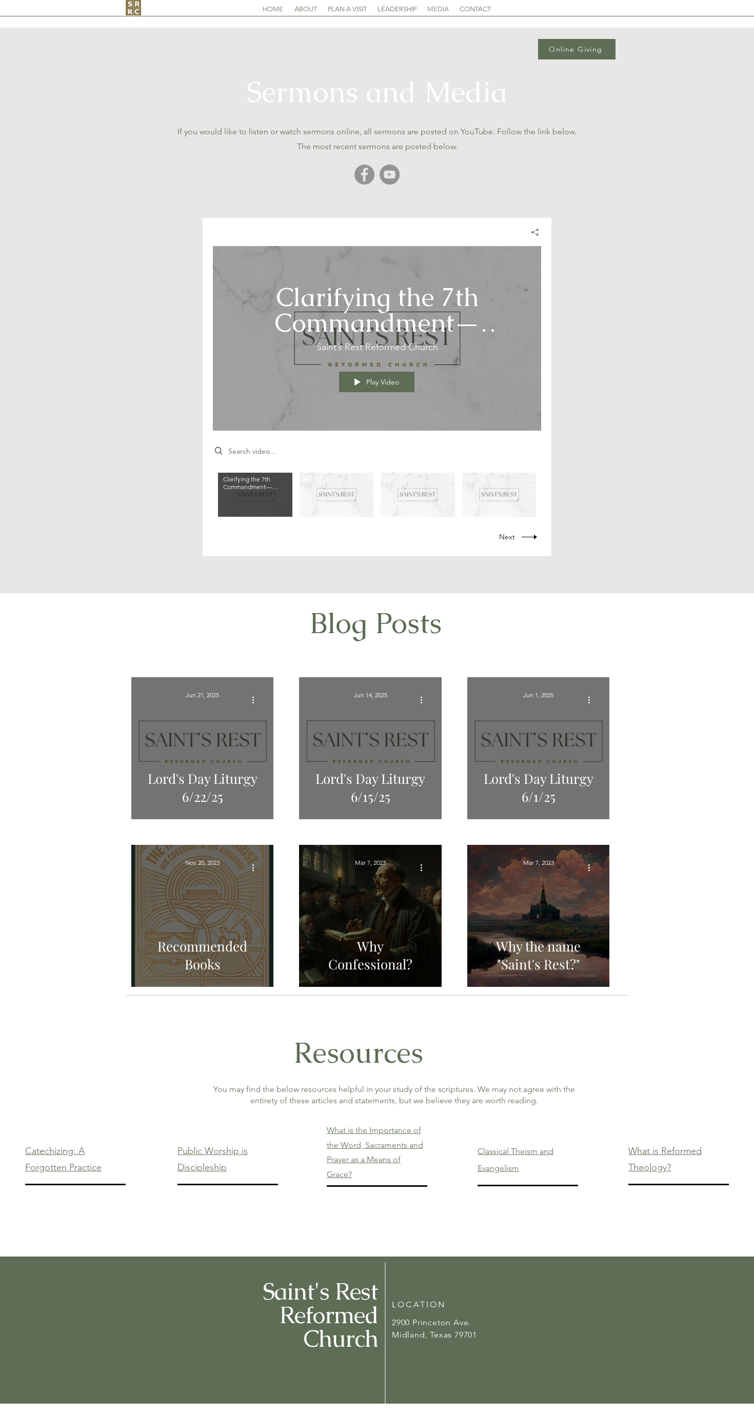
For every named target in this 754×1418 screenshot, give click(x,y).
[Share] (531, 232)
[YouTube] (390, 175)
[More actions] (256, 700)
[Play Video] (255, 494)
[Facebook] (364, 175)
